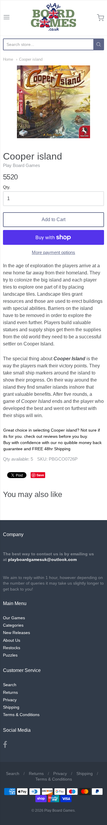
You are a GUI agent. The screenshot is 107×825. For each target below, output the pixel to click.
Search (9, 684)
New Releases (16, 632)
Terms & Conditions (21, 714)
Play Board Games (21, 165)
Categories (13, 625)
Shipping (11, 707)
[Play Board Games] (53, 18)
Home (8, 59)
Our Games (14, 617)
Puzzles (10, 655)
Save (40, 475)
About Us (11, 640)
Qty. (6, 187)
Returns (10, 692)
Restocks (11, 647)
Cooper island (31, 59)
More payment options (53, 252)
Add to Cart (53, 219)
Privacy (10, 699)
